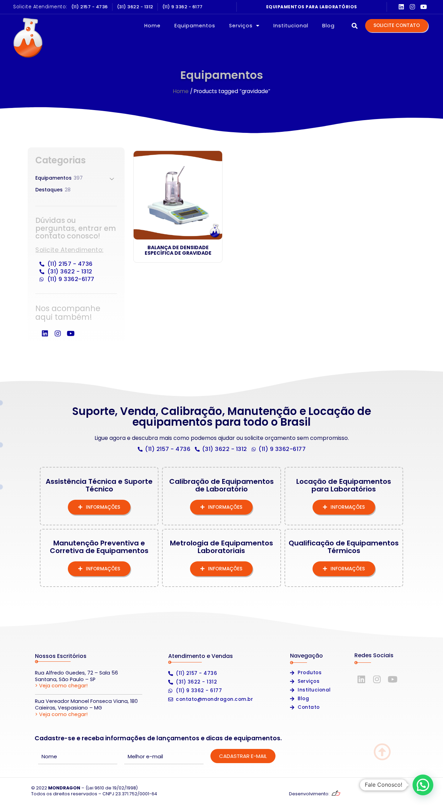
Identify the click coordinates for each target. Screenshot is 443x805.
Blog (328, 25)
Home (152, 25)
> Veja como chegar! (61, 685)
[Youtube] (423, 6)
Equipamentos (194, 25)
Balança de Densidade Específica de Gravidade (178, 250)
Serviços (241, 25)
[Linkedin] (401, 6)
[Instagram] (412, 6)
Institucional (290, 25)
